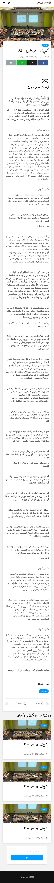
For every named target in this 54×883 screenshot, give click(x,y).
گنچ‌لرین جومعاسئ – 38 (35, 828)
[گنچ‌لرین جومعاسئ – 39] (27, 771)
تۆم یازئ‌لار (44, 691)
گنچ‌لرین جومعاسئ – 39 (35, 786)
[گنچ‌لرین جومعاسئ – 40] (27, 730)
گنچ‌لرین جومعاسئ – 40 (35, 745)
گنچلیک (45, 45)
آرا (27, 858)
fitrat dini (46, 57)
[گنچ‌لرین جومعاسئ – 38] (27, 813)
